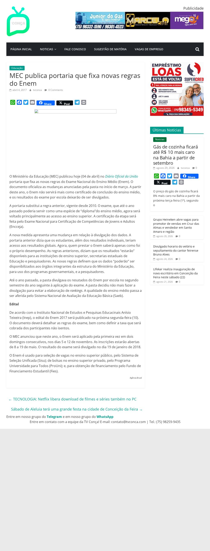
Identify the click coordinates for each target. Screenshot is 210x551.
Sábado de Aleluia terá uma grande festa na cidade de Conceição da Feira (77, 409)
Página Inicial (21, 49)
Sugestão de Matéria (110, 49)
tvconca (37, 90)
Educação (17, 68)
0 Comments (55, 90)
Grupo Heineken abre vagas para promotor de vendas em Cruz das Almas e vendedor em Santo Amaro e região (176, 226)
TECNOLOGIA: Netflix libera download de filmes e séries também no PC (72, 399)
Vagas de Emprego (149, 49)
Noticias (46, 49)
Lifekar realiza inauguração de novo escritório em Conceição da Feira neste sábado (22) (175, 273)
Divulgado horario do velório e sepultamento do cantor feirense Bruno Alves (175, 250)
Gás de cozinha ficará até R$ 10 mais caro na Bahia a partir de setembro (175, 155)
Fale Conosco (75, 49)
